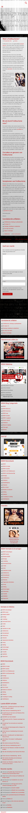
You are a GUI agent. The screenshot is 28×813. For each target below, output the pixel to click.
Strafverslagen (6, 589)
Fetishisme (5, 422)
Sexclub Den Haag (14, 541)
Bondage (5, 475)
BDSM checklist (6, 468)
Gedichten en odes (7, 570)
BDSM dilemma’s (6, 408)
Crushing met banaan (6, 239)
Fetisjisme (5, 480)
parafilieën (19, 129)
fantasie (4, 185)
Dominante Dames (7, 563)
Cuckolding (5, 561)
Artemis (15, 41)
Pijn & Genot (5, 487)
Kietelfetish (9, 807)
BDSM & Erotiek (6, 466)
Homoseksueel (6, 575)
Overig (4, 584)
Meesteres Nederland (14, 539)
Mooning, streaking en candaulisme (12, 226)
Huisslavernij (6, 577)
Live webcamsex (14, 542)
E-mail (4, 281)
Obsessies (5, 485)
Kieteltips (9, 805)
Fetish (4, 568)
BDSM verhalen (6, 415)
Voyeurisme (5, 598)
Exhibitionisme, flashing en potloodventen (13, 222)
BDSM (4, 406)
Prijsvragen (5, 427)
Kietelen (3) (9, 798)
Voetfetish (5, 596)
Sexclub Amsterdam (14, 537)
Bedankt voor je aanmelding (18, 790)
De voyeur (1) (7, 224)
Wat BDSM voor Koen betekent (9, 716)
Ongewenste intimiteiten (8, 582)
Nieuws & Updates (7, 425)
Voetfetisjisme (6, 499)
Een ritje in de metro (8, 228)
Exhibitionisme (7, 234)
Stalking (4, 492)
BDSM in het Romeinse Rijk (9, 473)
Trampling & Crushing (8, 496)
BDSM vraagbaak (7, 418)
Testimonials (5, 591)
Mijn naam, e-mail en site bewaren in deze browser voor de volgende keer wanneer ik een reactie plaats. (13, 289)
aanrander (10, 69)
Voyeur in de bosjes (8, 230)
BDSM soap (5, 413)
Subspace (5, 494)
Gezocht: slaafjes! (16, 787)
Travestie (5, 593)
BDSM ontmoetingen (7, 551)
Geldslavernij (6, 572)
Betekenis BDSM (6, 556)
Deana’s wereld (6, 420)
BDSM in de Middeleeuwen (9, 471)
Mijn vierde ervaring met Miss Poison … (11, 743)
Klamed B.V (3, 812)
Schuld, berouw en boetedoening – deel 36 (11, 755)
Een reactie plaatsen (17, 234)
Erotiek (4, 565)
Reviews (5, 429)
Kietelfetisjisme (6, 482)
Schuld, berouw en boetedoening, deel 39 (11, 710)
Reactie (5, 254)
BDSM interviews (6, 411)
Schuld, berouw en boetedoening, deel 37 (11, 745)
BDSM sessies (6, 554)
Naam (4, 276)
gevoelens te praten (8, 210)
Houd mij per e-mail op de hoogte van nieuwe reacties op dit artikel (13, 272)
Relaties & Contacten (7, 489)
